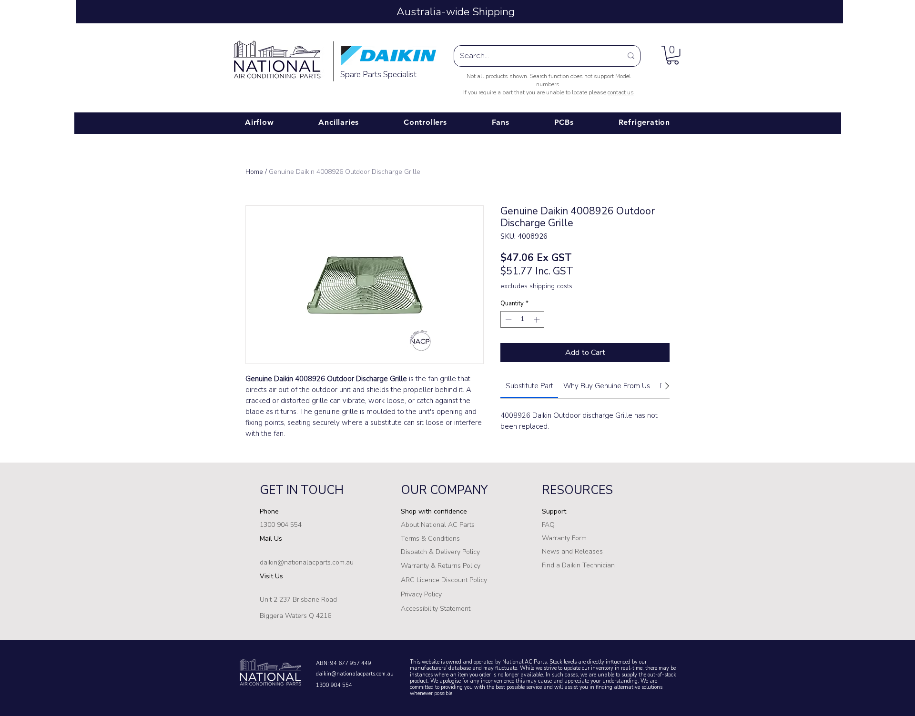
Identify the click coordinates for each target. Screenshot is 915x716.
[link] (529, 386)
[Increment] (537, 320)
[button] (672, 55)
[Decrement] (507, 320)
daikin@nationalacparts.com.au (355, 673)
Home (254, 171)
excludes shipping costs (536, 286)
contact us (621, 92)
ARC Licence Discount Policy (444, 580)
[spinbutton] (522, 320)
